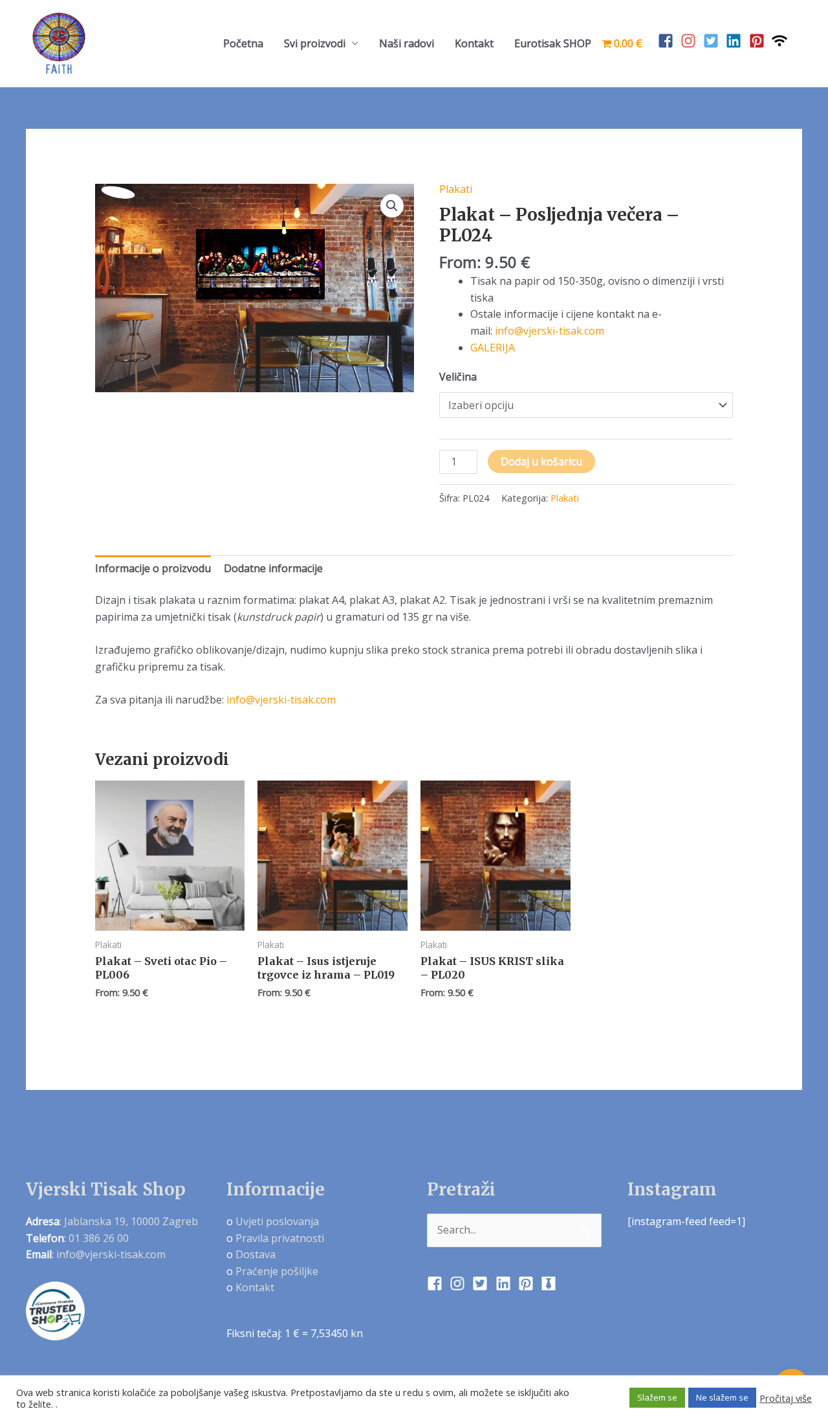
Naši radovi (406, 43)
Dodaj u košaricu (541, 461)
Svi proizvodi (314, 43)
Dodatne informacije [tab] (273, 568)
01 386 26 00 (99, 1238)
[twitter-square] (713, 41)
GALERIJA (492, 347)
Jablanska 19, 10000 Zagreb (131, 1221)
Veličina (458, 377)
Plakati (455, 189)
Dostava (255, 1254)
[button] (392, 205)
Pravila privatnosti (279, 1238)
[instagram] (691, 41)
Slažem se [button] (657, 1397)
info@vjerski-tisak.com (549, 331)
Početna (243, 43)
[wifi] (782, 41)
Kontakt (474, 43)
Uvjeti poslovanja (277, 1221)
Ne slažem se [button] (722, 1397)
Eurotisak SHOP (552, 43)
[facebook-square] (668, 41)
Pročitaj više (785, 1398)
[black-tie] (551, 1283)
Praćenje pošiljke (276, 1271)
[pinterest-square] (759, 41)
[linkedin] (736, 41)
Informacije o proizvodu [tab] (153, 568)
